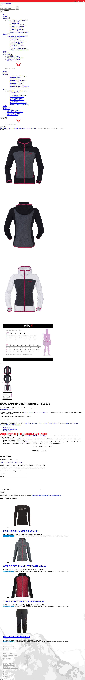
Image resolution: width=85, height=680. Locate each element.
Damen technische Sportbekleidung (16, 91)
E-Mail (2, 477)
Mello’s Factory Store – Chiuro (15, 112)
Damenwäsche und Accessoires (18, 103)
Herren (5, 74)
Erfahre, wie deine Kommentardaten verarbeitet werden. (46, 495)
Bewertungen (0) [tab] (7, 430)
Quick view (82, 503)
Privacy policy (7, 658)
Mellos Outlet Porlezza (9, 666)
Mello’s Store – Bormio (13, 110)
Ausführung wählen (8, 536)
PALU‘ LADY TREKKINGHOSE (16, 636)
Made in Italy (10, 424)
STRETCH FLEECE (23, 441)
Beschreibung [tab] (7, 427)
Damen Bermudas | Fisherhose (18, 95)
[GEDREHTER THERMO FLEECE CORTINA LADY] (22, 562)
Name (2, 474)
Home (5, 71)
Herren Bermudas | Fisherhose (18, 80)
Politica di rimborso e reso (10, 655)
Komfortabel (3, 424)
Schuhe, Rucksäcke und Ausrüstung (19, 88)
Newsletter (6, 676)
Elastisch (75, 423)
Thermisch (17, 424)
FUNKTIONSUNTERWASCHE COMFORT (21, 531)
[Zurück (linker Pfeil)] (0, 679)
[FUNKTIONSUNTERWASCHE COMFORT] (22, 527)
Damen (5, 89)
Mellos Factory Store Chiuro (10, 668)
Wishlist (5, 674)
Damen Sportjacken (15, 92)
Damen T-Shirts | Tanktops (17, 100)
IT (73, 1)
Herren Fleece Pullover (16, 83)
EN (75, 1)
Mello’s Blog (6, 107)
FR (78, 1)
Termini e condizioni (8, 656)
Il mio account (7, 671)
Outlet (5, 106)
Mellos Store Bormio (8, 663)
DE (80, 1)
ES (83, 1)
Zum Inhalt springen (5, 3)
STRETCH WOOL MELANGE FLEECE (33, 412)
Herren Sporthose (14, 79)
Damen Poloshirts (14, 101)
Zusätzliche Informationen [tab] (10, 429)
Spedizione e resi (7, 653)
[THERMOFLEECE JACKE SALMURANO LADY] (22, 598)
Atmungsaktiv (68, 423)
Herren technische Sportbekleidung (16, 76)
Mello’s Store (6, 109)
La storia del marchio (8, 647)
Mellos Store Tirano (8, 665)
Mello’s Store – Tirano (12, 115)
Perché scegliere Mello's (9, 648)
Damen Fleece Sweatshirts (17, 97)
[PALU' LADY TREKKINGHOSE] (22, 633)
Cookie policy (7, 659)
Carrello (5, 673)
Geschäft (5, 73)
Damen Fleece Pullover (16, 98)
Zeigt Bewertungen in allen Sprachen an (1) (11, 462)
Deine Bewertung (5, 471)
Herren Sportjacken (15, 77)
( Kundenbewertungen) (6, 409)
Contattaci (6, 649)
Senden (2, 492)
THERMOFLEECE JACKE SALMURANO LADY (23, 601)
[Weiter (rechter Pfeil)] (2, 679)
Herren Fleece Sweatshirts (17, 82)
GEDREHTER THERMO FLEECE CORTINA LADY (24, 566)
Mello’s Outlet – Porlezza (13, 113)
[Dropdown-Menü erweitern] (26, 76)
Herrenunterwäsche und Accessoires (19, 86)
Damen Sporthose (14, 94)
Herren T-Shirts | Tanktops (17, 85)
